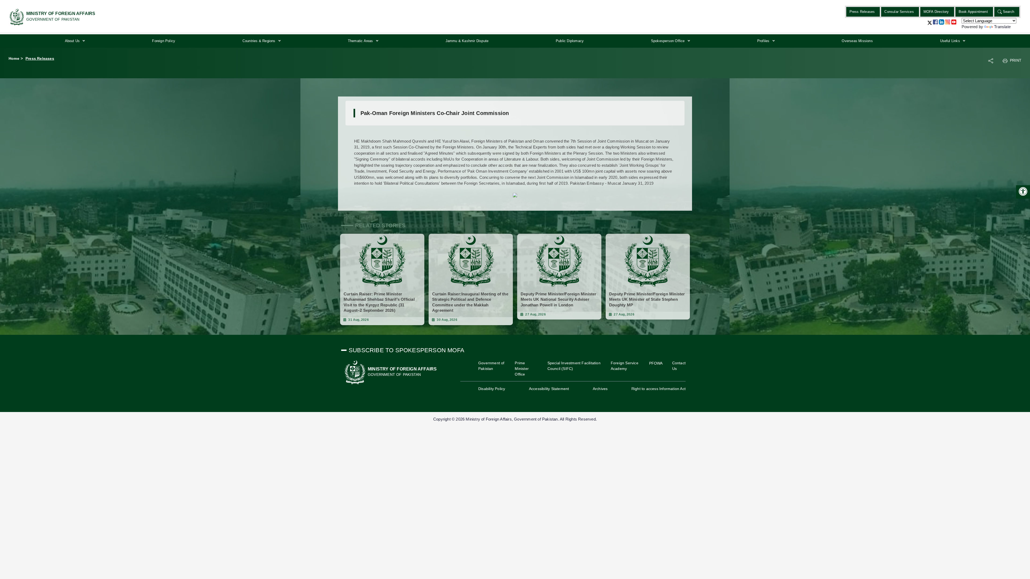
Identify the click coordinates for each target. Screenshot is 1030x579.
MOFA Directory (936, 12)
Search (1008, 12)
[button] (929, 25)
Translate (1002, 26)
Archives (600, 389)
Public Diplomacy (570, 41)
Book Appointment (973, 12)
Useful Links (950, 41)
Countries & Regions (259, 41)
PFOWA (656, 363)
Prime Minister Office (522, 368)
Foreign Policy (163, 41)
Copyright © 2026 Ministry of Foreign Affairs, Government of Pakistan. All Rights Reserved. (515, 419)
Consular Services (899, 12)
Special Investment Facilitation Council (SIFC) (574, 366)
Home (14, 58)
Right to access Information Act (658, 389)
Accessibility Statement (549, 389)
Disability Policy (491, 389)
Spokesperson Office (668, 41)
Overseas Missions (857, 41)
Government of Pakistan (491, 366)
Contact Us (679, 366)
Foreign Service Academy (624, 366)
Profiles (764, 41)
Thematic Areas (361, 41)
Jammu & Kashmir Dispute (467, 41)
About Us (73, 41)
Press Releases (862, 12)
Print (1015, 60)
